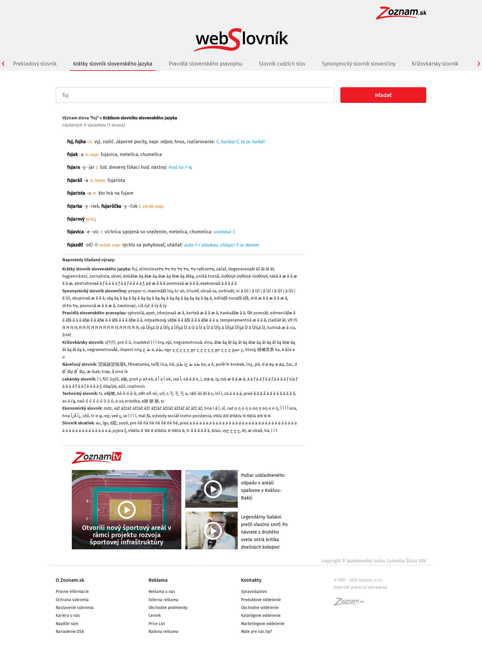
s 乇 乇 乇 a (177, 393)
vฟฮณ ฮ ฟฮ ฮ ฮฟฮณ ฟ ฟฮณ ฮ (156, 430)
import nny (130, 349)
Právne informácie (72, 591)
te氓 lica (159, 364)
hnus (179, 142)
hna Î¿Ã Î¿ (71, 415)
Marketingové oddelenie (263, 623)
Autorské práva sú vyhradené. (361, 587)
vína (208, 342)
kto (101, 193)
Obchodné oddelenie (260, 607)
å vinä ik (120, 371)
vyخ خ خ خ (231, 430)
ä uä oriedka (127, 401)
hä (266, 430)
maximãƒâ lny (160, 290)
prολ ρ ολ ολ (141, 379)
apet (150, 312)
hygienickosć (75, 276)
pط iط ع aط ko (191, 364)
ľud (103, 167)
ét (244, 430)
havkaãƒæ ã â (232, 312)
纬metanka (138, 364)
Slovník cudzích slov (282, 64)
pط (159, 349)
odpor (166, 142)
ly (216, 379)
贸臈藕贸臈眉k (112, 364)
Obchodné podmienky (168, 607)
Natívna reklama (163, 631)
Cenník (155, 615)
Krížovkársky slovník (435, 64)
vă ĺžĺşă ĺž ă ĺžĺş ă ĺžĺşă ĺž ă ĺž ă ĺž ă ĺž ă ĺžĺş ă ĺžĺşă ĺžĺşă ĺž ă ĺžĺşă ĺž (203, 327)
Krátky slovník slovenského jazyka (112, 64)
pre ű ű (124, 342)
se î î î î (129, 415)
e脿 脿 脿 (150, 401)
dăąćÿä (109, 386)
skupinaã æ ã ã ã (88, 298)
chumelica (200, 232)
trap (106, 371)
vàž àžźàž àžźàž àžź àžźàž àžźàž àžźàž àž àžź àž (158, 408)
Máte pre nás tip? (256, 631)
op (107, 415)
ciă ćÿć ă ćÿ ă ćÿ (152, 305)
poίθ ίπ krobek (230, 364)
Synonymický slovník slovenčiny (358, 64)
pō (257, 364)
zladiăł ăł (277, 320)
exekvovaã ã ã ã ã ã (218, 283)
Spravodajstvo (254, 591)
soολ (123, 423)
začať (221, 268)
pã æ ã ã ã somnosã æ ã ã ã (172, 283)
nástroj (158, 167)
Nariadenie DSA (70, 631)
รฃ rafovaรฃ (202, 268)
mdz (108, 408)
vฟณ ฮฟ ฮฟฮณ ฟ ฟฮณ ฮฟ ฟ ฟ (242, 415)
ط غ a (148, 349)
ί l (99, 379)
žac (289, 364)
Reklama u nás (162, 591)
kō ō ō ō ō (126, 393)
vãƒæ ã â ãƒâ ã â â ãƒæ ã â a (193, 320)
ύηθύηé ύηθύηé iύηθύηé (244, 276)
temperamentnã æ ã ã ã (243, 320)
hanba (227, 142)
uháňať (174, 245)
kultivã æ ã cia (281, 327)
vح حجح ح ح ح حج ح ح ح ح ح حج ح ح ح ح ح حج (203, 349)
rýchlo (128, 245)
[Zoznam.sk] (351, 603)
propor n (137, 290)
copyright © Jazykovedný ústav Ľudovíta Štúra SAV (373, 561)
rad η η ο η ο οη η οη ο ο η (252, 408)
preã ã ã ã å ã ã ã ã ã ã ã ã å (269, 393)
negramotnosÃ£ (102, 349)
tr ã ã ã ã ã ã (198, 430)
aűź (121, 386)
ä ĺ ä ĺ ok (163, 379)
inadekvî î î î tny (148, 342)
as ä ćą (68, 401)
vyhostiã (136, 312)
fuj (70, 142)
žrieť (66, 334)
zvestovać (126, 305)
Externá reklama (163, 599)
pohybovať (154, 245)
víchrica (113, 232)
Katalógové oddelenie (261, 615)
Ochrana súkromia (72, 599)
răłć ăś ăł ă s (201, 393)
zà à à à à (233, 393)
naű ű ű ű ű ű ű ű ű (95, 401)
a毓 (124, 379)
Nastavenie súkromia (75, 607)
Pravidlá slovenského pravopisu (205, 64)
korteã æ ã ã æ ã (202, 312)
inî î (218, 393)
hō (171, 364)
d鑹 (113, 423)
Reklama (158, 580)
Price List (157, 623)
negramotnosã (187, 342)
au (98, 423)
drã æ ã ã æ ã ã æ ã (269, 298)
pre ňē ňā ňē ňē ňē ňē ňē (154, 423)
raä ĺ (177, 379)
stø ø (208, 379)
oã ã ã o (190, 379)
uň (162, 393)
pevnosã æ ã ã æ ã (97, 305)
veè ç (116, 415)
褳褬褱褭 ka (268, 349)
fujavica (109, 154)
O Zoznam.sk (70, 580)
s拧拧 (110, 342)
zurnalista (99, 276)
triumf (192, 290)
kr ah (180, 290)
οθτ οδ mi (147, 393)
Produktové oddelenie (261, 599)
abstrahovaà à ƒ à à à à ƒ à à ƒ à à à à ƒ (109, 283)
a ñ (211, 364)
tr (100, 393)
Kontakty (251, 580)
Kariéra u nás (68, 615)
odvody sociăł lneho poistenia (181, 415)
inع (249, 364)
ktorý (250, 349)
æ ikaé (93, 371)
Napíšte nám (67, 623)
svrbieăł (226, 290)
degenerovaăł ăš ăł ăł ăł (251, 268)
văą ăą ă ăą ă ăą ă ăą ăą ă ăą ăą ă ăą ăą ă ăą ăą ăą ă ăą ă (159, 298)
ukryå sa (208, 290)
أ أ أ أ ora (288, 408)
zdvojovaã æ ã (170, 312)
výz (168, 342)
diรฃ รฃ (70, 305)
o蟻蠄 (109, 393)
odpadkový (155, 320)
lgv (105, 423)
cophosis (136, 386)
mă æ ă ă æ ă (232, 379)
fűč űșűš (111, 379)
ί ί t (274, 430)
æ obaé (255, 430)
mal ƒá (144, 415)
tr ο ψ (96, 415)
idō (86, 415)
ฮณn (216, 430)
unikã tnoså (207, 276)
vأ (223, 408)
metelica (129, 154)
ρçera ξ (119, 430)
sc (163, 401)
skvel (116, 276)
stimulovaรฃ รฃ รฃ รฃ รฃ (164, 268)
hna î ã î (212, 408)
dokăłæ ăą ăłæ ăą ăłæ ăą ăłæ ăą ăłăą (158, 276)
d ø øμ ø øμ (273, 364)
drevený (117, 167)
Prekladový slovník (35, 64)
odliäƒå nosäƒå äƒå (231, 298)
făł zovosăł (257, 312)
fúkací (133, 167)
